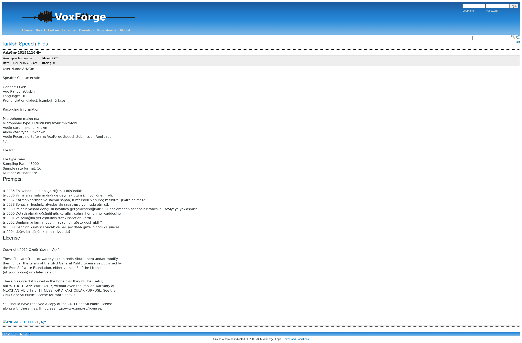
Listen (53, 30)
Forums (69, 30)
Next (24, 334)
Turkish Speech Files (25, 43)
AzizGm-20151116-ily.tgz (26, 322)
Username (468, 10)
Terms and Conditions (296, 339)
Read (40, 30)
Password (492, 10)
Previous (9, 334)
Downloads (107, 30)
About (125, 30)
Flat (517, 42)
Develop (86, 30)
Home (27, 30)
